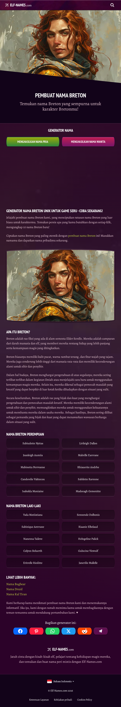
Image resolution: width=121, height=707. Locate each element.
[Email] (101, 631)
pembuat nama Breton (81, 236)
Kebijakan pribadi (63, 699)
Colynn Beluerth (32, 551)
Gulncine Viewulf (88, 551)
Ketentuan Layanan (39, 699)
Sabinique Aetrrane (33, 527)
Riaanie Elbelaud (88, 527)
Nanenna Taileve (32, 539)
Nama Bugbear (16, 584)
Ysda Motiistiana (32, 515)
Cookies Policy (84, 699)
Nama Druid (14, 589)
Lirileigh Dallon (88, 443)
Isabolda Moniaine (32, 491)
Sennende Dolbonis (88, 515)
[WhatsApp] (52, 631)
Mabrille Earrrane (88, 455)
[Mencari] (112, 5)
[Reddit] (85, 631)
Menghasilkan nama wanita (88, 142)
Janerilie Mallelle (88, 563)
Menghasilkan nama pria (32, 142)
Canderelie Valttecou (33, 479)
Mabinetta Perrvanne (33, 467)
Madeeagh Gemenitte (88, 491)
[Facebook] (20, 631)
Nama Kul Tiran (16, 594)
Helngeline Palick (88, 539)
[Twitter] (68, 631)
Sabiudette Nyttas (33, 443)
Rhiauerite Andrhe (88, 467)
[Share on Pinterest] (36, 631)
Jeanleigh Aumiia (33, 455)
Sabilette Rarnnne (88, 479)
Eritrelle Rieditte (32, 563)
